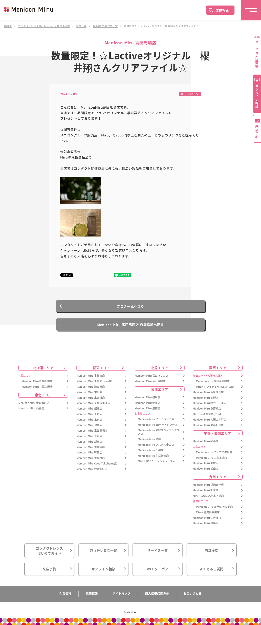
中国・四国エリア (217, 433)
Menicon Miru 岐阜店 (147, 397)
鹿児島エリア (201, 501)
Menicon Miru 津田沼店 (90, 386)
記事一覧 (81, 26)
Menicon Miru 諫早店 (205, 523)
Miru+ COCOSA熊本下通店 (208, 496)
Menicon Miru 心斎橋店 (207, 408)
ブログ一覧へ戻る (130, 306)
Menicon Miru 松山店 (205, 468)
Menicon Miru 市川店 (89, 392)
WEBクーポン (157, 568)
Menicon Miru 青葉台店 (90, 458)
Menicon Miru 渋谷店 (89, 436)
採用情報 (92, 593)
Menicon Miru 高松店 (205, 463)
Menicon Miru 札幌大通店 (37, 386)
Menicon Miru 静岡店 (147, 403)
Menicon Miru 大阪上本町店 (209, 419)
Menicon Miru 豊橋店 (147, 408)
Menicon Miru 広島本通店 (211, 458)
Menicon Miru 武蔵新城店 (91, 469)
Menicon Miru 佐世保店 (207, 518)
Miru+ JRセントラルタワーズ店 (156, 461)
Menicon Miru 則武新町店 (153, 456)
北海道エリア (43, 367)
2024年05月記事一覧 (105, 26)
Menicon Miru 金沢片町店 (150, 381)
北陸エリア (159, 367)
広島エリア (199, 447)
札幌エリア (25, 375)
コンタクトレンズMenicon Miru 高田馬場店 (44, 26)
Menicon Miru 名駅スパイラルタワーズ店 (160, 432)
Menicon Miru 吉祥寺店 (90, 447)
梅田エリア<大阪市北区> (207, 375)
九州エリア (217, 476)
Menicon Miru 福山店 (205, 441)
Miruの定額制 (256, 54)
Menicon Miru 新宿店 (89, 441)
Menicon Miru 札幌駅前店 (37, 381)
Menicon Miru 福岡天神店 (208, 485)
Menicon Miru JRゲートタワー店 (157, 424)
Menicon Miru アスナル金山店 (156, 444)
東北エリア (43, 394)
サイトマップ (121, 593)
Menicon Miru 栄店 (149, 439)
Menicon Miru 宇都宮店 (90, 375)
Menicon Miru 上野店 (89, 414)
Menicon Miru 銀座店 (89, 408)
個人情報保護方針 (157, 593)
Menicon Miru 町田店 (89, 452)
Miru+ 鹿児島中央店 (208, 512)
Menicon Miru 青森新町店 (33, 403)
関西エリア (217, 367)
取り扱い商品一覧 (103, 550)
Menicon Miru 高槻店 (205, 398)
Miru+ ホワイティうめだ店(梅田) (215, 386)
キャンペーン (190, 94)
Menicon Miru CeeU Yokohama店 (96, 463)
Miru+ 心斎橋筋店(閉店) (207, 414)
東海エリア (159, 389)
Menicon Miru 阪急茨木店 (208, 392)
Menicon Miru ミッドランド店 (156, 419)
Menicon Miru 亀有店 (89, 419)
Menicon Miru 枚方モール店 (209, 403)
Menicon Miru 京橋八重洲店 (93, 403)
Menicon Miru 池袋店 (89, 425)
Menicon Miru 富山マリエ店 (151, 375)
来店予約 (49, 568)
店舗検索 (222, 10)
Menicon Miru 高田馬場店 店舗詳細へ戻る (130, 324)
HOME (8, 26)
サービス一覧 (157, 550)
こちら (160, 135)
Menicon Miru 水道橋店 (90, 398)
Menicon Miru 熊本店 (205, 490)
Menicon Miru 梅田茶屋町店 (213, 381)
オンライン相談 (104, 568)
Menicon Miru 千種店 (151, 450)
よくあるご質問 (212, 568)
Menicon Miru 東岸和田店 (208, 425)
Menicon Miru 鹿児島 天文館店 (214, 507)
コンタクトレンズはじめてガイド (49, 551)
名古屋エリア (142, 413)
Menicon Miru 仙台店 (31, 408)
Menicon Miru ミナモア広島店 (214, 452)
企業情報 (65, 593)
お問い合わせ (193, 593)
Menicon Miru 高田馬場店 (91, 430)
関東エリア (101, 367)
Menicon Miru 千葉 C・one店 (94, 381)
